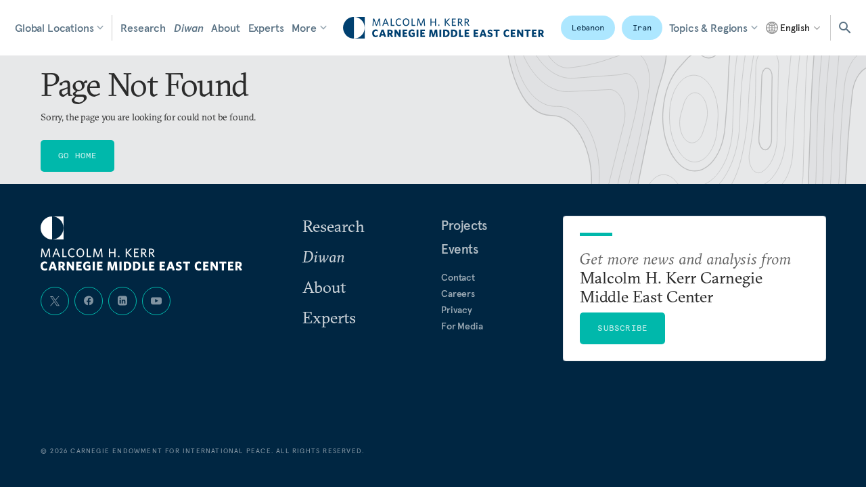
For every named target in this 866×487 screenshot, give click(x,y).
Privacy (456, 310)
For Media (462, 326)
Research (143, 27)
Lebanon (588, 27)
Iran (642, 27)
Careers (458, 293)
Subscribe (622, 328)
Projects (464, 225)
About (225, 27)
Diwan (188, 27)
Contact (458, 277)
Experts (266, 27)
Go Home (77, 155)
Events (459, 249)
